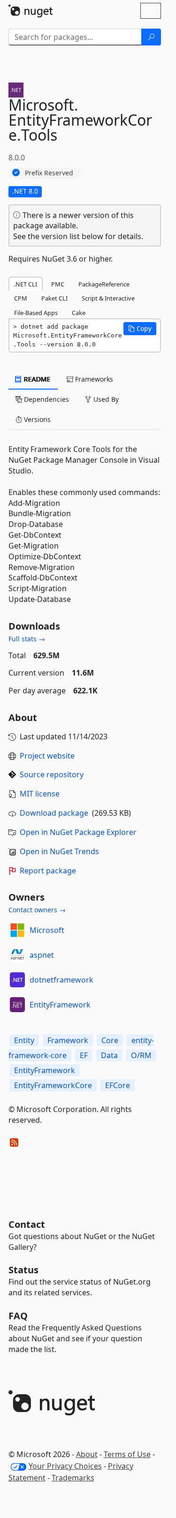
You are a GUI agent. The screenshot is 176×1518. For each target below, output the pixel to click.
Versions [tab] (36, 419)
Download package (54, 813)
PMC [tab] (57, 284)
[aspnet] (17, 955)
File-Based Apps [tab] (36, 312)
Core (109, 1040)
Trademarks (73, 1478)
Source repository (52, 774)
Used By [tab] (105, 399)
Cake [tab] (78, 312)
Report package (48, 870)
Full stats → (26, 638)
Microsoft (47, 930)
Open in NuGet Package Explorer (78, 832)
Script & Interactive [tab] (108, 298)
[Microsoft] (17, 930)
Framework (67, 1040)
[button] (139, 328)
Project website (47, 756)
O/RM (141, 1055)
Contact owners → (37, 909)
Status (23, 1269)
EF (84, 1055)
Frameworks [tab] (93, 379)
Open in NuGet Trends (59, 851)
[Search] (151, 37)
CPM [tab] (20, 298)
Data (109, 1055)
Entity (24, 1040)
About (87, 1454)
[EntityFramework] (17, 1004)
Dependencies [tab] (45, 399)
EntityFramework (60, 1004)
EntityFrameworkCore (53, 1085)
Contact (26, 1224)
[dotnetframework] (17, 979)
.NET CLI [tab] (25, 284)
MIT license (40, 794)
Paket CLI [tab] (54, 298)
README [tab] (36, 379)
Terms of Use (127, 1454)
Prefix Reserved (49, 172)
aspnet (42, 955)
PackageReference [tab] (104, 284)
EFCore (117, 1085)
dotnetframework (61, 980)
